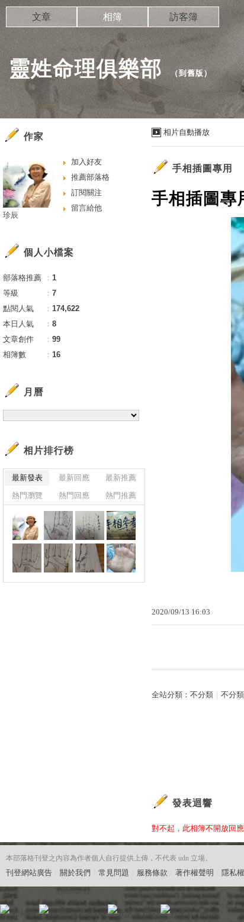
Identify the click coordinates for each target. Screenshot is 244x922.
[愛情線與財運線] (89, 558)
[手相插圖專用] (58, 525)
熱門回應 (74, 495)
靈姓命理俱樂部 (85, 68)
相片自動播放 (186, 132)
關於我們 (75, 872)
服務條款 (152, 872)
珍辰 (10, 215)
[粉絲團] (4, 909)
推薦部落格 (90, 177)
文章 (41, 17)
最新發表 (27, 477)
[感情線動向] (26, 558)
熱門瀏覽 (27, 495)
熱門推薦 (120, 495)
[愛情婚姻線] (58, 558)
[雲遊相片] (26, 525)
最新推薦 (120, 477)
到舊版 (191, 73)
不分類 (201, 694)
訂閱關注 (86, 192)
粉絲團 (24, 912)
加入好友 (86, 161)
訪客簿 (183, 17)
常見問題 (113, 872)
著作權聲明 (194, 872)
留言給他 (86, 207)
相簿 (112, 17)
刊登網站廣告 (29, 872)
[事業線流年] (89, 525)
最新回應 (74, 477)
